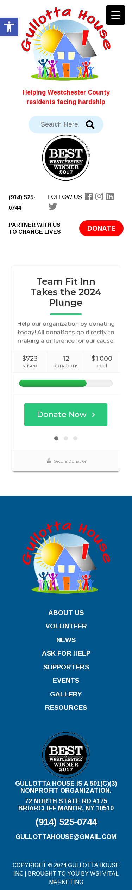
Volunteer (66, 626)
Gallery (66, 694)
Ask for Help (66, 653)
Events (66, 680)
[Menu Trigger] (115, 15)
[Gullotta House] (66, 43)
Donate (101, 228)
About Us (66, 612)
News (66, 640)
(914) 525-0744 (66, 822)
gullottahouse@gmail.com (66, 836)
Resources (66, 707)
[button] (9, 27)
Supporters (66, 667)
